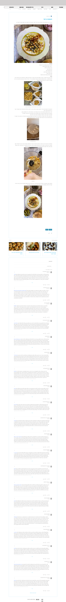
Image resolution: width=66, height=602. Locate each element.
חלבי (50, 9)
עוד (20, 9)
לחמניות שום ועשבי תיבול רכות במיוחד (17, 253)
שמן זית (50, 229)
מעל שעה (29, 9)
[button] (10, 9)
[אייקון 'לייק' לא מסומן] (49, 284)
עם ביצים (45, 9)
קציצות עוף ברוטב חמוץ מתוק (34, 252)
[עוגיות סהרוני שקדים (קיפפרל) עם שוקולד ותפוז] (49, 246)
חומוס (47, 229)
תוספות (34, 9)
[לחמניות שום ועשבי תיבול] (16, 246)
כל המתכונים (55, 9)
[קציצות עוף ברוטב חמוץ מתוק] (33, 246)
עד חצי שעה (40, 9)
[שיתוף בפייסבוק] (51, 233)
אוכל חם (24, 9)
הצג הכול (10, 240)
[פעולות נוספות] (14, 272)
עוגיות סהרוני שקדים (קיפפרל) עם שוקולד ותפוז (50, 253)
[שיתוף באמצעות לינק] (49, 233)
